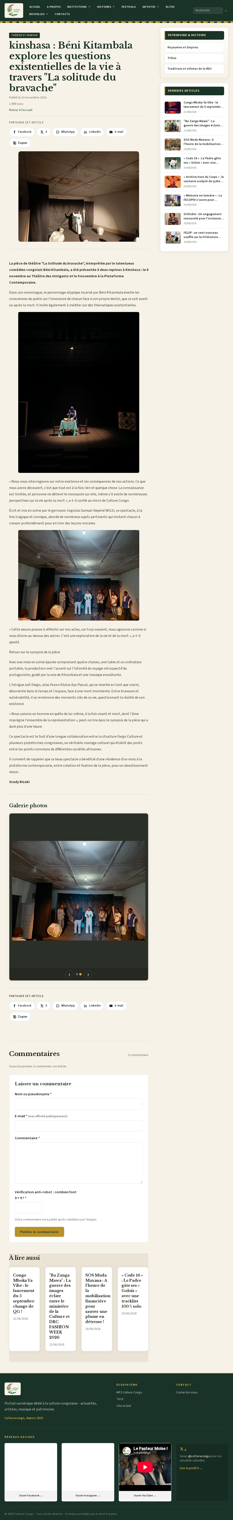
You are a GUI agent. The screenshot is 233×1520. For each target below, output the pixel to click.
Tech (119, 1399)
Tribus (171, 58)
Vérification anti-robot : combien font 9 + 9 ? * (45, 1195)
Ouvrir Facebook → (31, 1495)
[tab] (77, 974)
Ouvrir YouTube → (145, 1495)
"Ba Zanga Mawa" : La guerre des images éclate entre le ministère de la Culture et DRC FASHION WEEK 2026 (60, 1306)
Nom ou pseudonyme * (33, 1094)
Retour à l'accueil (20, 110)
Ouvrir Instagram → (88, 1495)
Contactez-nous (187, 1392)
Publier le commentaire (39, 1232)
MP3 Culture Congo (129, 1392)
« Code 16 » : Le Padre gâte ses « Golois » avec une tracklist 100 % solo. (132, 1291)
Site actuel (123, 1406)
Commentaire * (27, 1138)
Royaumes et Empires (182, 47)
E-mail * (41, 1116)
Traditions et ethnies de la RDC (189, 68)
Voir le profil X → (191, 1468)
